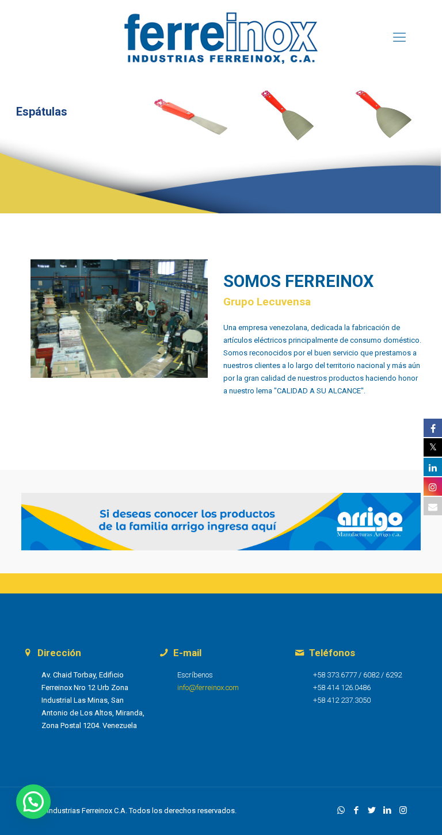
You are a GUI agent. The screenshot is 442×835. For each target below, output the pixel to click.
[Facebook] (356, 810)
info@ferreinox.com (208, 687)
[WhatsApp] (341, 810)
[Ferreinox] (221, 37)
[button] (33, 801)
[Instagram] (403, 810)
